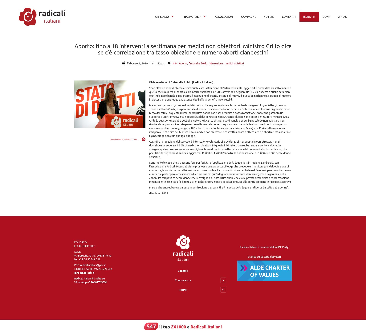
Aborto (183, 63)
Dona (327, 16)
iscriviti (309, 16)
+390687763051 (97, 282)
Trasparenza (191, 16)
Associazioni (224, 16)
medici (229, 63)
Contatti (183, 270)
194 (175, 63)
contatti (289, 16)
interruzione (216, 63)
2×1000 (342, 16)
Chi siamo (162, 16)
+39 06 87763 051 (89, 259)
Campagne (248, 16)
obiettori (239, 63)
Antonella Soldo (198, 63)
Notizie (269, 16)
